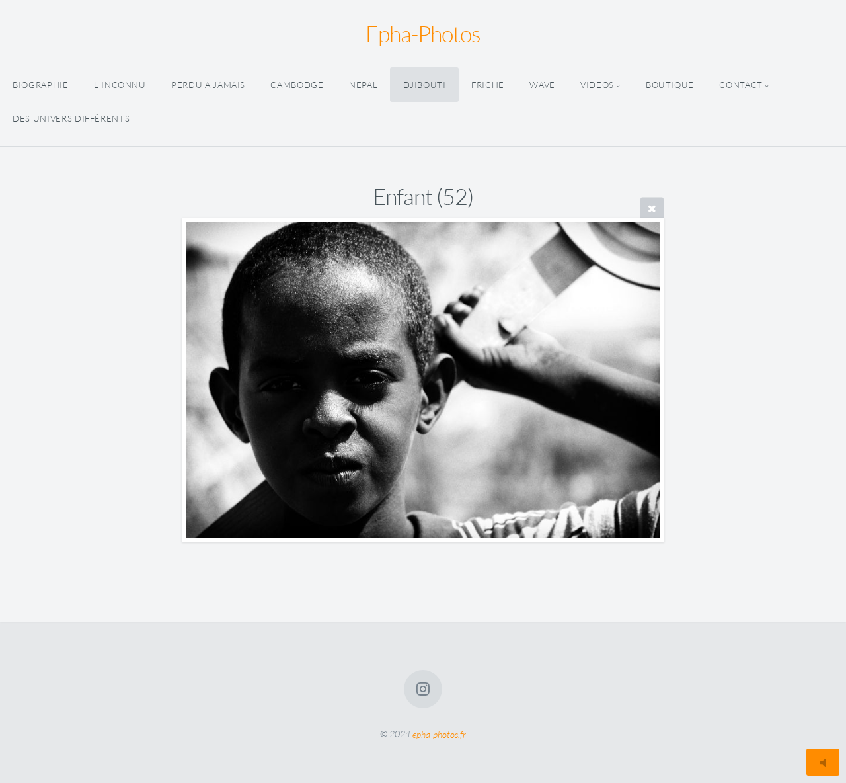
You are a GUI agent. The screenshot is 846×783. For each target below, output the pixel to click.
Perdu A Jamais (208, 84)
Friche (487, 84)
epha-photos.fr (439, 733)
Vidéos (597, 84)
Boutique (670, 84)
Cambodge (296, 84)
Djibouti (424, 84)
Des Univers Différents (71, 118)
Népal (363, 84)
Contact (740, 84)
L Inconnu (120, 84)
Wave (542, 84)
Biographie (40, 84)
